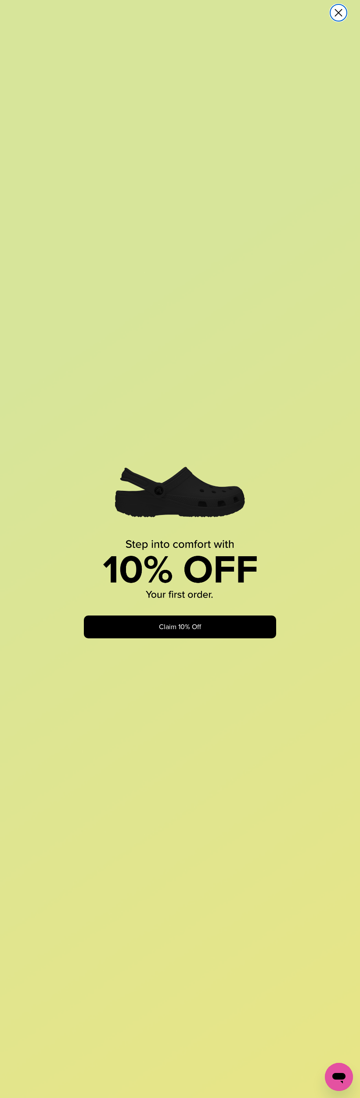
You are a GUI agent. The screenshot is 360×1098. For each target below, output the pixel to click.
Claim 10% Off (180, 627)
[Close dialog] (338, 12)
